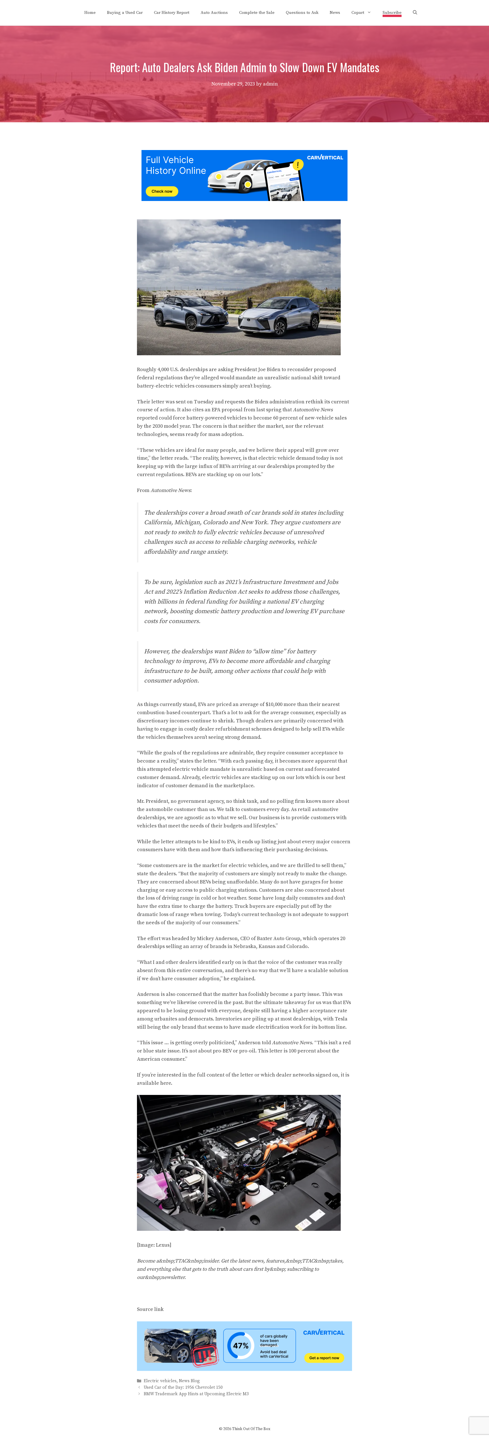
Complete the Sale (256, 12)
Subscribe (392, 12)
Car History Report (171, 12)
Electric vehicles (160, 1381)
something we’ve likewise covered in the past (190, 1002)
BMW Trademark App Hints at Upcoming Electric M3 (196, 1394)
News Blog (189, 1381)
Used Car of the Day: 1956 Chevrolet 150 (183, 1387)
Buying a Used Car (125, 12)
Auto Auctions (214, 12)
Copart (357, 12)
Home (90, 12)
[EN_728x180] (244, 199)
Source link (150, 1309)
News (335, 12)
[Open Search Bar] (415, 12)
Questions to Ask (302, 12)
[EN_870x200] (244, 1369)
